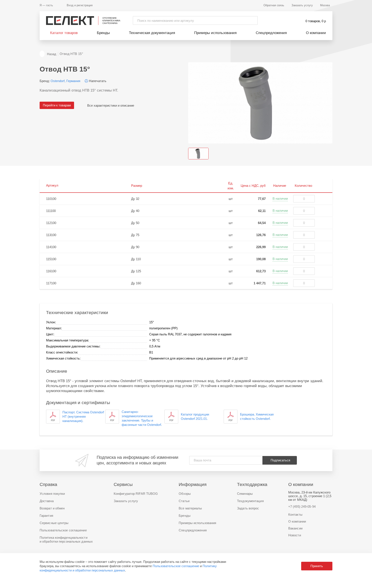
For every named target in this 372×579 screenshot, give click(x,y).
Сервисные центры (54, 523)
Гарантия (46, 515)
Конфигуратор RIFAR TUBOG (136, 493)
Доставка (47, 501)
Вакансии (295, 528)
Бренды (103, 33)
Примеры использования (215, 33)
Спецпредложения (271, 33)
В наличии (280, 198)
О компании (316, 33)
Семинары (245, 493)
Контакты (295, 514)
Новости (294, 535)
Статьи (184, 501)
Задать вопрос (248, 508)
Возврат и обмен (52, 508)
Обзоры (185, 493)
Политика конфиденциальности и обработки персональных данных (66, 539)
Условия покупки (52, 493)
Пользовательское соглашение (176, 566)
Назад (51, 54)
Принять (316, 566)
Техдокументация (250, 501)
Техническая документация (152, 33)
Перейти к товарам (57, 105)
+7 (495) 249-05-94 (302, 506)
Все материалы (190, 508)
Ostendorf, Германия (65, 81)
